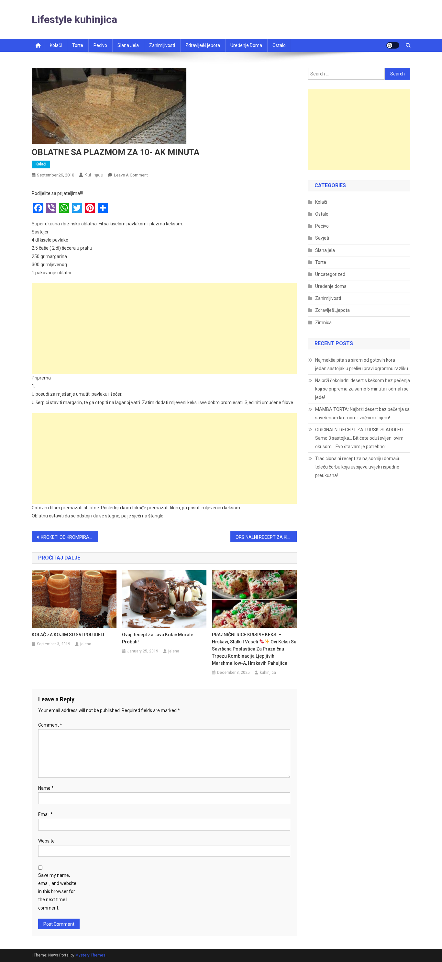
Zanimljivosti (162, 45)
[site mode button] (392, 45)
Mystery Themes (90, 955)
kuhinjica (93, 174)
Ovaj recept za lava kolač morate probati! (157, 638)
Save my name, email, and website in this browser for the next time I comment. (57, 892)
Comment (50, 725)
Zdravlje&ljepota (202, 45)
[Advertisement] (164, 328)
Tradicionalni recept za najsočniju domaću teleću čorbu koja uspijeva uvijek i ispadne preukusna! (358, 467)
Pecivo (100, 45)
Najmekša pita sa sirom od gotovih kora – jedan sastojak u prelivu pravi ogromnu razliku (361, 364)
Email (45, 814)
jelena (85, 644)
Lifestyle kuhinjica (74, 19)
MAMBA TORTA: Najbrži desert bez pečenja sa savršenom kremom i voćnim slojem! (362, 413)
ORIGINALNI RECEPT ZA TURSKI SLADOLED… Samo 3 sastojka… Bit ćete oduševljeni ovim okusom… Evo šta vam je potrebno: (360, 438)
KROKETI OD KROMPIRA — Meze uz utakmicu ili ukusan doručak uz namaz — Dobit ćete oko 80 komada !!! (69, 537)
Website (46, 840)
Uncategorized (330, 274)
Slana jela (128, 45)
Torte (77, 45)
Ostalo (279, 45)
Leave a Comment (131, 175)
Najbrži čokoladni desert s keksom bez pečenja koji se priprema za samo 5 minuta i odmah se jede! (362, 389)
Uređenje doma (246, 45)
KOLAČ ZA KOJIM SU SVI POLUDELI (68, 634)
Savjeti (322, 238)
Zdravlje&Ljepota (332, 310)
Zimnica (323, 322)
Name (46, 788)
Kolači (56, 45)
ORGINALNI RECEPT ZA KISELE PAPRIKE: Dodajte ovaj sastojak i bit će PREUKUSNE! (266, 537)
